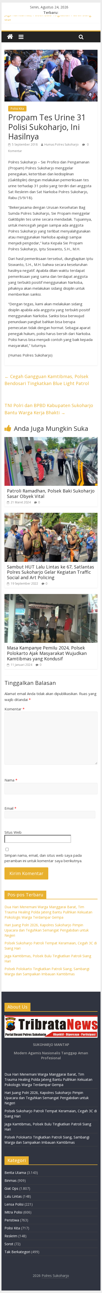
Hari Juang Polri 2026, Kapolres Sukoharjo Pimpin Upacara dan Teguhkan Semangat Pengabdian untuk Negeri (46, 930)
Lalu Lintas (13, 1196)
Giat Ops (11, 1188)
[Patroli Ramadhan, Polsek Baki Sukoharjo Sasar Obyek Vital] (51, 440)
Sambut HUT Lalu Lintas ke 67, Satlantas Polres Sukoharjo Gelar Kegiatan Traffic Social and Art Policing (50, 572)
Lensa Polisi (14, 1204)
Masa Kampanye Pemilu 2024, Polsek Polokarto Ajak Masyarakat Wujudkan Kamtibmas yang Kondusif (47, 653)
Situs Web (13, 832)
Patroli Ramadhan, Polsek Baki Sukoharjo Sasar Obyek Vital (51, 493)
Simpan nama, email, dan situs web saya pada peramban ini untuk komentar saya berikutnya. (43, 858)
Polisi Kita (17, 108)
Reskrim (10, 1236)
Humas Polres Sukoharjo (61, 144)
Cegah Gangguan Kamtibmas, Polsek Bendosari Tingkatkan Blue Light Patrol (46, 380)
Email (10, 808)
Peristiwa (11, 1220)
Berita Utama (15, 1172)
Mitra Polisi (13, 1212)
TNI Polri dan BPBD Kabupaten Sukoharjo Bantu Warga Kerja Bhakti (48, 408)
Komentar (14, 708)
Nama (10, 779)
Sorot (8, 1243)
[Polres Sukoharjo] (10, 36)
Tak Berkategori (17, 1251)
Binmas (10, 1180)
